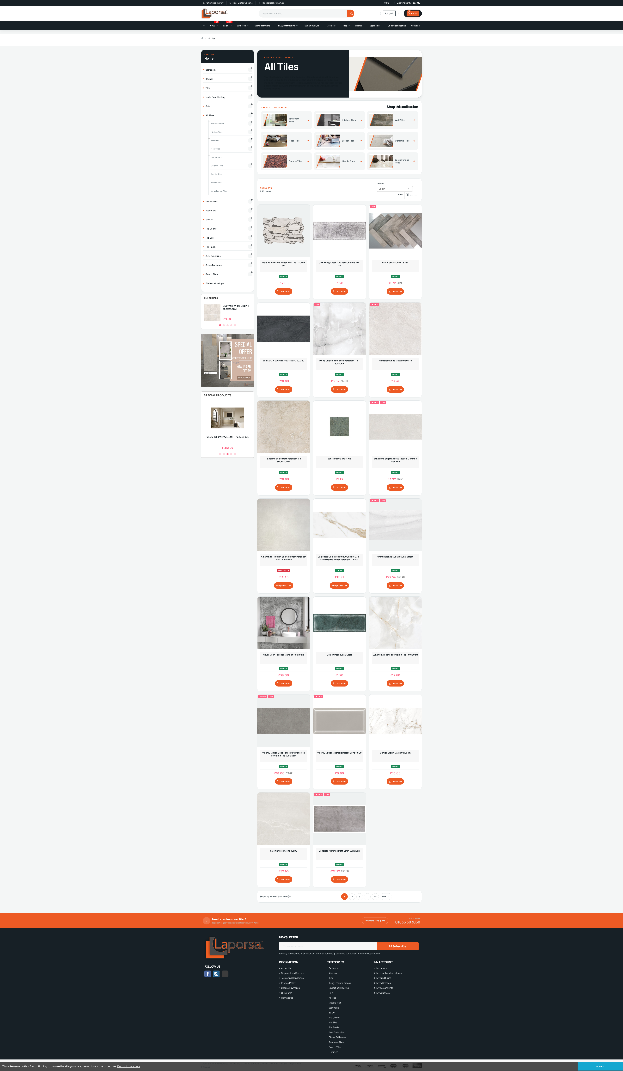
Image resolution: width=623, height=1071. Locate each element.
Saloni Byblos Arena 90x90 (283, 850)
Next (385, 896)
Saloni (332, 1012)
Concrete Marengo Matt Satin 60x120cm (339, 850)
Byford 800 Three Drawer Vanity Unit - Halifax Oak (227, 438)
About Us (286, 968)
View (400, 194)
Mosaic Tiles (335, 1002)
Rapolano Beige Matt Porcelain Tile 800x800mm (283, 460)
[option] (227, 312)
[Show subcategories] (250, 70)
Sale (331, 992)
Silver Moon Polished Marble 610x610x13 (283, 654)
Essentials (334, 1007)
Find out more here (128, 1066)
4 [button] (231, 325)
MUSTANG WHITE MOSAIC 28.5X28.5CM (236, 307)
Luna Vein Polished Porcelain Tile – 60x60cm (395, 654)
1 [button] (220, 325)
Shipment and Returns (292, 973)
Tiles (331, 977)
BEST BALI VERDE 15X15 (339, 458)
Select (382, 188)
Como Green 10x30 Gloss (339, 654)
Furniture (333, 1051)
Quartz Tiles (335, 1047)
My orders (381, 968)
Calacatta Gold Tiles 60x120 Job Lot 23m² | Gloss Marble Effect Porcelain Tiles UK (339, 558)
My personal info (384, 987)
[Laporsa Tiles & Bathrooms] (214, 13)
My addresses (383, 982)
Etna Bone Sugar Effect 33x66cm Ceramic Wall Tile (395, 460)
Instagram (216, 974)
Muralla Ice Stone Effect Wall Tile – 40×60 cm (283, 264)
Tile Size (333, 1022)
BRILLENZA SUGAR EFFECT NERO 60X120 (283, 360)
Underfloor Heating (339, 987)
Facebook (207, 974)
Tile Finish (334, 1027)
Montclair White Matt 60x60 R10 (395, 360)
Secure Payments (290, 987)
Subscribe (399, 946)
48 (375, 896)
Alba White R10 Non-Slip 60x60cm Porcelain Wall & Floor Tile (283, 558)
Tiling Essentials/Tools (340, 982)
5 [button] (235, 325)
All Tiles (332, 997)
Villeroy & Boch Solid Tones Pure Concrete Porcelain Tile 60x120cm (283, 754)
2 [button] (224, 325)
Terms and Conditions (292, 977)
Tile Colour (334, 1017)
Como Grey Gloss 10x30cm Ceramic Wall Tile (339, 264)
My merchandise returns (389, 973)
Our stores (286, 992)
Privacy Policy (288, 982)
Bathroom (334, 968)
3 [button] (227, 325)
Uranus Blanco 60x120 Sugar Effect (395, 556)
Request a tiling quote (375, 920)
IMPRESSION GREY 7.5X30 (395, 262)
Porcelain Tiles (336, 1042)
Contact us (287, 997)
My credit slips (383, 977)
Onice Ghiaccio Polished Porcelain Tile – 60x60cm (339, 362)
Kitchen (333, 973)
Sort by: (380, 183)
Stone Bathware (337, 1037)
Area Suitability (336, 1032)
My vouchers (383, 992)
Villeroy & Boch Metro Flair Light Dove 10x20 (339, 752)
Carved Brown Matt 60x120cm (395, 752)
